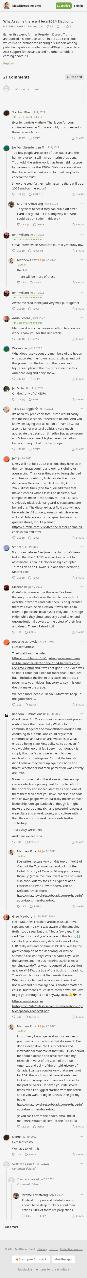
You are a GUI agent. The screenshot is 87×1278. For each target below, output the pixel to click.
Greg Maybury (22, 916)
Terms (53, 1249)
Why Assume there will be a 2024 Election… (38, 21)
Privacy (42, 1249)
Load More (12, 1227)
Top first (76, 77)
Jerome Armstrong (30, 203)
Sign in (78, 6)
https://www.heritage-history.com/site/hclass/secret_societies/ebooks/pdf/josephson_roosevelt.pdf (47, 1006)
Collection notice (71, 1249)
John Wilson (20, 234)
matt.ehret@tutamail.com (35, 1121)
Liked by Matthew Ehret (29, 116)
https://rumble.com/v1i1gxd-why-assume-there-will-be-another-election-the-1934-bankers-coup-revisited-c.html (46, 663)
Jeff (14, 458)
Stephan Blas (21, 112)
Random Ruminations (27, 714)
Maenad (17, 587)
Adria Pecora (21, 318)
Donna (16, 1137)
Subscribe (63, 6)
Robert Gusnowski (25, 641)
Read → (8, 63)
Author (22, 264)
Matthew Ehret (14, 26)
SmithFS (17, 547)
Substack (23, 1269)
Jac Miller (18, 388)
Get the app (63, 1259)
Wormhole (19, 348)
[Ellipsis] (82, 112)
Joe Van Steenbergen (26, 147)
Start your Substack (33, 1259)
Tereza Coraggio (23, 409)
